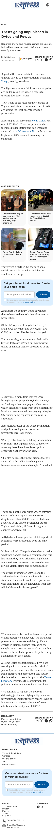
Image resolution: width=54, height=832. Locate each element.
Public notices (9, 764)
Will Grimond (9, 57)
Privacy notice (29, 302)
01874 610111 (17, 820)
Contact (6, 755)
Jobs (4, 761)
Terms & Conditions (11, 753)
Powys (4, 81)
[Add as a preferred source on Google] (26, 59)
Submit (43, 294)
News (4, 25)
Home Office (38, 120)
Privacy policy (8, 758)
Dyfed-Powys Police (25, 131)
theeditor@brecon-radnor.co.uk (16, 826)
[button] (5, 5)
